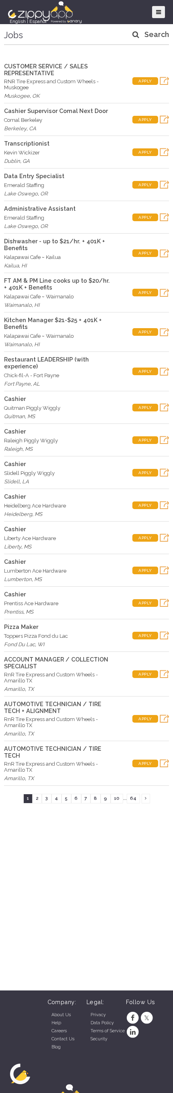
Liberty (12, 547)
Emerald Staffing (24, 185)
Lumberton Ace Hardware (35, 571)
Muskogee (17, 96)
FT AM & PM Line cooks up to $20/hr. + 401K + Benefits (57, 284)
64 (133, 798)
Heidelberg (18, 514)
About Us (61, 1014)
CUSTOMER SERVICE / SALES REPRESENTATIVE (46, 69)
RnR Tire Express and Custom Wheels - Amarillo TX (51, 678)
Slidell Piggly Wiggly (29, 473)
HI (24, 266)
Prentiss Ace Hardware (31, 603)
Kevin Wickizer (22, 153)
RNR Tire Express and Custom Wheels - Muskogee (51, 84)
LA (25, 482)
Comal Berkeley (23, 120)
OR (43, 194)
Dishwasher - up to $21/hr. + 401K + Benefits (54, 244)
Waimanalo (18, 305)
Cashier (15, 398)
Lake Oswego (21, 194)
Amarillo (14, 689)
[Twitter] (147, 1018)
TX (30, 689)
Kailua (11, 266)
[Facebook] (133, 1018)
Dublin (12, 161)
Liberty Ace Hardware (30, 538)
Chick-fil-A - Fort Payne (31, 375)
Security (99, 1039)
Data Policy (102, 1022)
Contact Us (62, 1039)
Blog (56, 1047)
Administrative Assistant (40, 208)
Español (37, 21)
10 (116, 798)
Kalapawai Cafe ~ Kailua (32, 257)
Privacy (98, 1014)
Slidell (12, 482)
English (18, 21)
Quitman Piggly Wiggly (32, 408)
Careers (59, 1030)
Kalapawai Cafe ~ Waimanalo (39, 297)
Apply (145, 81)
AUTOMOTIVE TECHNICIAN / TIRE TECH (52, 752)
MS (31, 416)
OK (35, 96)
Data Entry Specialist (34, 176)
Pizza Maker (21, 626)
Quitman (14, 416)
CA (32, 128)
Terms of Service (108, 1030)
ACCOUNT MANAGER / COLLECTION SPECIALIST (56, 663)
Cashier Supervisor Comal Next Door (56, 110)
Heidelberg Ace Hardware (35, 506)
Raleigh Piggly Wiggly (31, 441)
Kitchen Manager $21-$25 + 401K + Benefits (53, 323)
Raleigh (13, 449)
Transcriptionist (26, 143)
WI (40, 644)
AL (36, 384)
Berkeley (15, 128)
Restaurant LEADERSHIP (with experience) (46, 363)
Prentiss (13, 612)
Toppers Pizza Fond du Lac (36, 636)
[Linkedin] (133, 1032)
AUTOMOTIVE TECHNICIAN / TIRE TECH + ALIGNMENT (52, 707)
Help (56, 1022)
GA (26, 161)
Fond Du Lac (19, 644)
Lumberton (18, 579)
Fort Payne (17, 384)
